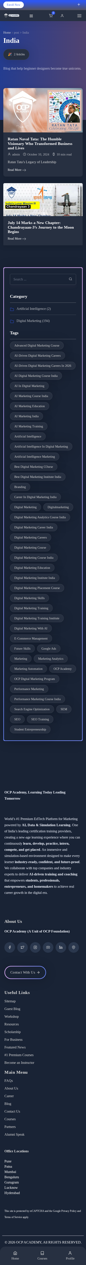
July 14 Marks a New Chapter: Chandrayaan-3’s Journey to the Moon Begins (41, 227)
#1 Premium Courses (19, 1055)
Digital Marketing (29, 321)
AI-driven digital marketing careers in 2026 (42, 365)
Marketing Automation (28, 668)
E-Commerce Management (31, 638)
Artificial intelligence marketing (34, 456)
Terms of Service (13, 1217)
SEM (64, 709)
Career (9, 1096)
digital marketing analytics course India (40, 517)
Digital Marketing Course (30, 547)
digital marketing (25, 507)
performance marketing (29, 689)
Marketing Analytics (50, 658)
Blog (7, 1104)
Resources (11, 1024)
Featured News (15, 1047)
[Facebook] (9, 947)
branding (20, 487)
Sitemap (10, 1001)
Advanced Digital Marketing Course (36, 345)
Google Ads (48, 648)
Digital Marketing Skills (29, 598)
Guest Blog (12, 1009)
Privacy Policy (69, 1211)
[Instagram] (35, 947)
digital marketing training (31, 608)
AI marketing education (29, 406)
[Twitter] (22, 947)
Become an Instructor (19, 1062)
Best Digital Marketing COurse (33, 466)
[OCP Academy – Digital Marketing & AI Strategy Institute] (15, 15)
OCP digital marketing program (34, 679)
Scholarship (12, 1032)
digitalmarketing (58, 507)
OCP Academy (63, 668)
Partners (10, 1127)
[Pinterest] (73, 947)
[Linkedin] (61, 947)
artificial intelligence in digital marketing (41, 446)
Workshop (11, 1016)
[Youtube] (48, 947)
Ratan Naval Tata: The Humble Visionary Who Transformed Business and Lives (40, 143)
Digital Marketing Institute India (34, 578)
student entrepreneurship (30, 729)
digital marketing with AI (30, 628)
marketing (20, 658)
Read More (14, 170)
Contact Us (12, 1111)
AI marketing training (28, 426)
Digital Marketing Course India (33, 557)
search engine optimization (32, 709)
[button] (63, 15)
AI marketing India (26, 416)
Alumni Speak (14, 1134)
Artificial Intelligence (31, 309)
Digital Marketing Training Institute (36, 618)
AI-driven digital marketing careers (37, 355)
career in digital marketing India (35, 497)
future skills (22, 648)
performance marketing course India (37, 699)
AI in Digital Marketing (29, 386)
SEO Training (40, 719)
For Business (13, 1039)
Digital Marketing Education (32, 567)
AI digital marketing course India (36, 376)
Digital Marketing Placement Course (37, 588)
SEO (17, 719)
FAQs (8, 1080)
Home (7, 32)
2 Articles (16, 54)
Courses (10, 1119)
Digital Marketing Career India (33, 527)
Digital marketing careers (30, 537)
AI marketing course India (31, 396)
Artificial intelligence (27, 436)
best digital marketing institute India (37, 477)
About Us (11, 1088)
